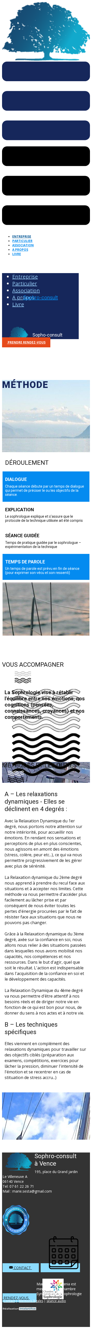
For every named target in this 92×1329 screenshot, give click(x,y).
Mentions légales (31, 1301)
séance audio (56, 1301)
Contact (22, 1267)
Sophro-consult (40, 297)
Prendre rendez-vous (26, 342)
